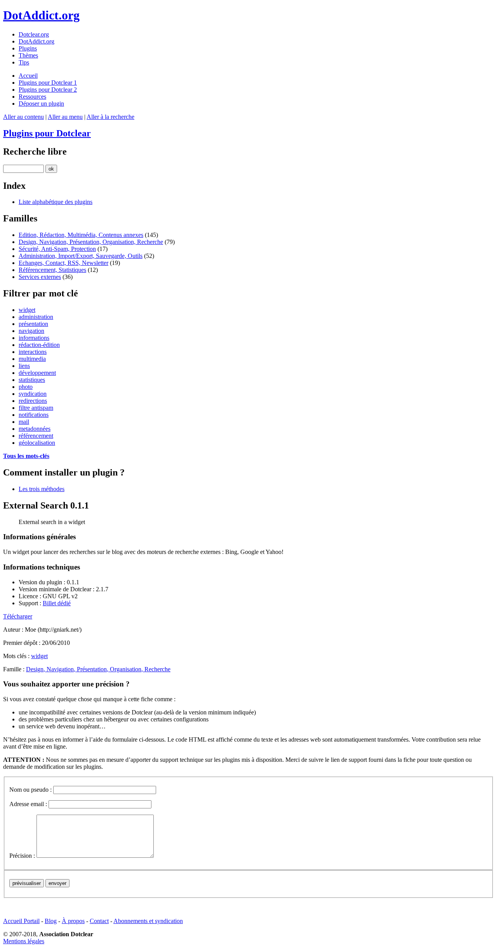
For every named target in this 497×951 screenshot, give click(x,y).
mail (24, 421)
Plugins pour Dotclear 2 (48, 89)
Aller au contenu (23, 116)
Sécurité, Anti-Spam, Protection (57, 249)
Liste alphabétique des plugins (55, 202)
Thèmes (28, 55)
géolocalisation (37, 442)
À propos (73, 921)
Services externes (40, 276)
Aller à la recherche (110, 116)
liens (24, 365)
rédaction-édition (39, 344)
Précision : (22, 855)
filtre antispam (36, 407)
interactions (33, 351)
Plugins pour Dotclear (47, 133)
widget (27, 310)
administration (36, 317)
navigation (31, 330)
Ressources (32, 96)
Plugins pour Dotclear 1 (48, 82)
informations (34, 337)
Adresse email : (28, 804)
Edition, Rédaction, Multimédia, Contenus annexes (81, 235)
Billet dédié (57, 603)
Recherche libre (35, 151)
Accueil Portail (21, 921)
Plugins (28, 48)
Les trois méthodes (41, 489)
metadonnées (34, 428)
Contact (99, 921)
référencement (36, 435)
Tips (24, 62)
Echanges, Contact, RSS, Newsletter (63, 263)
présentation (33, 323)
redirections (33, 400)
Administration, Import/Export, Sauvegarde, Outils (80, 256)
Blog (51, 921)
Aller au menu (65, 116)
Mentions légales (23, 941)
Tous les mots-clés (26, 456)
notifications (34, 414)
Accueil (28, 75)
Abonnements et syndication (148, 921)
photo (26, 386)
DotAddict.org (41, 15)
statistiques (32, 379)
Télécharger (17, 616)
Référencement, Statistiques (52, 269)
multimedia (32, 358)
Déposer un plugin (41, 103)
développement (37, 372)
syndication (33, 393)
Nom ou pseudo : (30, 789)
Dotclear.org (34, 34)
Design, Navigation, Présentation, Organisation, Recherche (91, 242)
